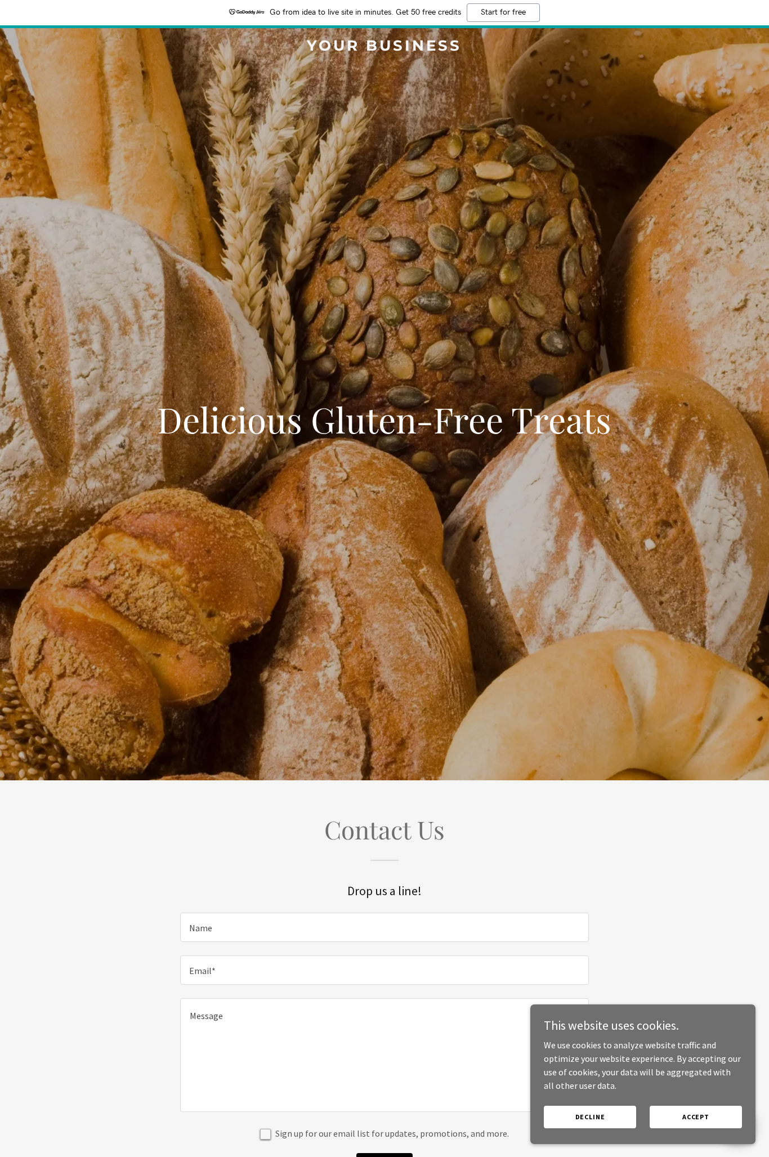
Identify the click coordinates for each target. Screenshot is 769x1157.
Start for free (503, 12)
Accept (695, 1117)
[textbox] (384, 927)
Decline (590, 1117)
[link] (384, 47)
